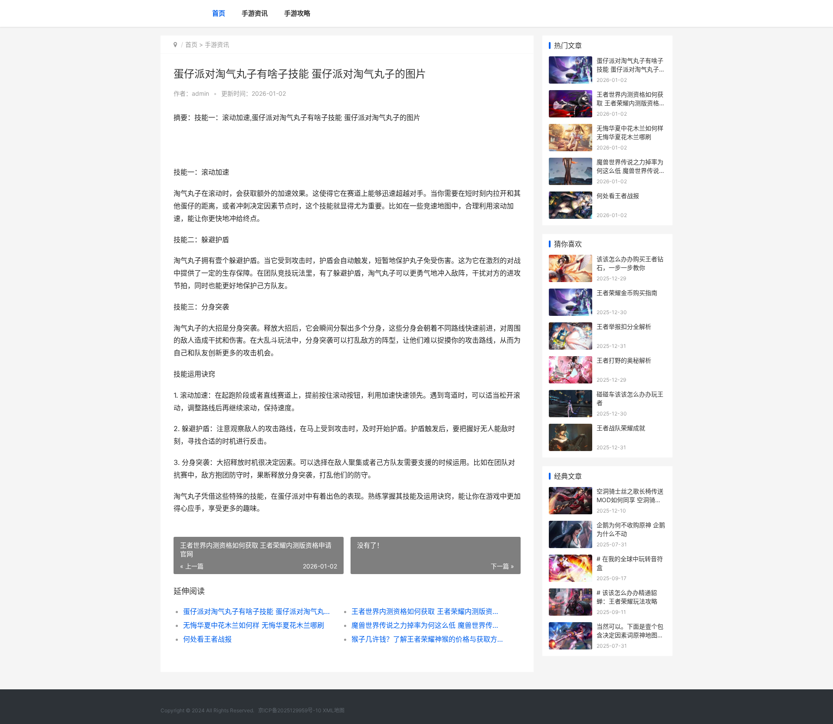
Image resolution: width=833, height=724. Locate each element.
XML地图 (333, 710)
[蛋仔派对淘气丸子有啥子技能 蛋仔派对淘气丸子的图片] (570, 61)
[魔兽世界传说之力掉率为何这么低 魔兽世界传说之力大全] (570, 163)
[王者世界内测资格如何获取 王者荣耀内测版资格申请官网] (570, 95)
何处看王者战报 (207, 639)
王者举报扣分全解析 (624, 326)
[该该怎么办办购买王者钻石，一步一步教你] (570, 260)
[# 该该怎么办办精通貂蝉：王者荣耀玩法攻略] (570, 593)
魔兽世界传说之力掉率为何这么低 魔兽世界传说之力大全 (427, 625)
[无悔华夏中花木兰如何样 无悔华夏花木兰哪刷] (570, 129)
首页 (218, 13)
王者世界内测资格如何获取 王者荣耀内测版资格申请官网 (427, 611)
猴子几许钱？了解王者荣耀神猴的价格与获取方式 (427, 639)
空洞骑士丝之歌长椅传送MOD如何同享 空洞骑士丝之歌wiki (630, 499)
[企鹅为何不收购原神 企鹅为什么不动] (570, 526)
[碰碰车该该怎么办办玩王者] (570, 395)
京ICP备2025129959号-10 (289, 710)
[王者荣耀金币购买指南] (570, 294)
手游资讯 (255, 13)
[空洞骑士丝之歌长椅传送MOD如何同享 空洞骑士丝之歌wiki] (570, 492)
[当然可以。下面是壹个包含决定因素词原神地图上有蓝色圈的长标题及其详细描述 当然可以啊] (570, 627)
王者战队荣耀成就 (621, 428)
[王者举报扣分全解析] (570, 327)
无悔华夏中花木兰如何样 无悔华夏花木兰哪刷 (253, 625)
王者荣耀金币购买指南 (627, 292)
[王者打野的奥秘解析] (570, 361)
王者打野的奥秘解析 (624, 360)
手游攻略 (297, 13)
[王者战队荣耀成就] (570, 429)
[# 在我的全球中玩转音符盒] (570, 560)
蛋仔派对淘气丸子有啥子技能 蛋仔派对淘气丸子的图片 (259, 611)
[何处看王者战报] (570, 197)
